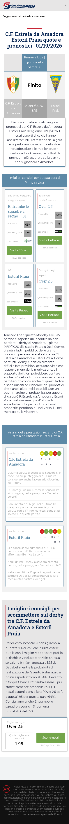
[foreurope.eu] (19, 5)
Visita (19, 250)
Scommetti (50, 737)
